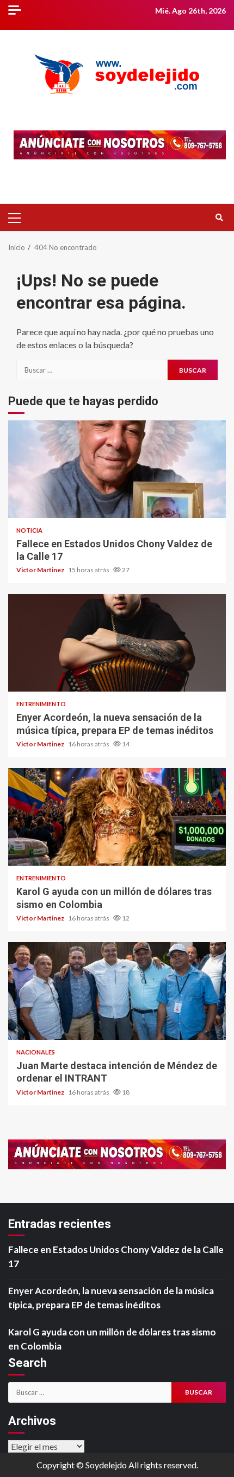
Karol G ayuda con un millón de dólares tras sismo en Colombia (117, 817)
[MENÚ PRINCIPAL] (19, 217)
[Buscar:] (92, 370)
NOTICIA (29, 530)
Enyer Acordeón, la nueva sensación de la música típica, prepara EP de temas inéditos (117, 643)
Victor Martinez (40, 570)
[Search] (219, 217)
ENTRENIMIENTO (41, 704)
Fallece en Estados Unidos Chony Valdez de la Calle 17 (117, 469)
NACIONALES (35, 1052)
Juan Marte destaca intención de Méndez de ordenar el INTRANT (117, 991)
